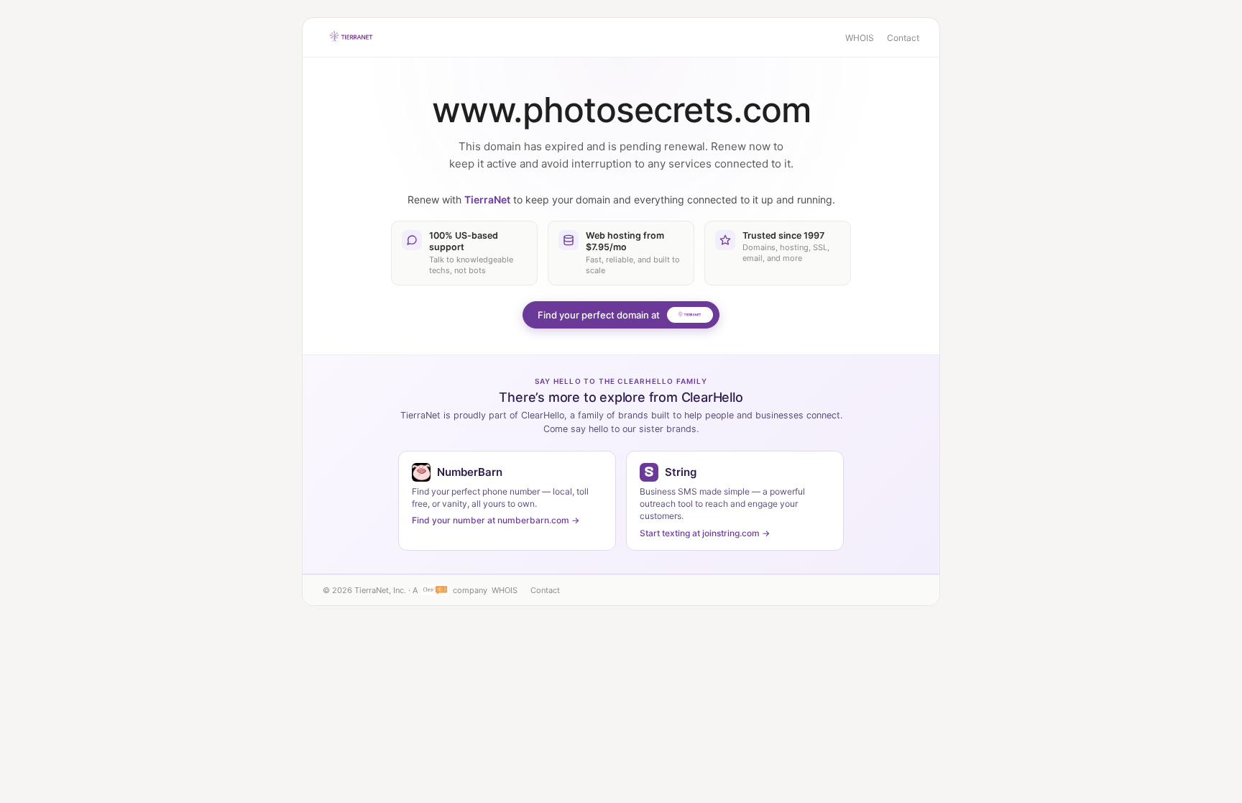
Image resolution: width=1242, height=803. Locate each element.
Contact (903, 37)
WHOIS (859, 37)
